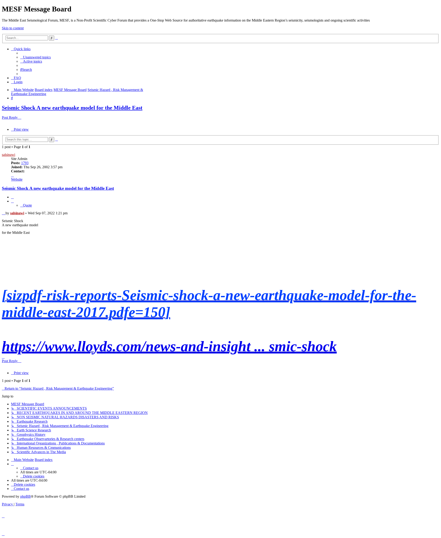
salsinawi (8, 155)
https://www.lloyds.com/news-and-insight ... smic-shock (169, 346)
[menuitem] (35, 57)
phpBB (25, 496)
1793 (24, 163)
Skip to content (13, 28)
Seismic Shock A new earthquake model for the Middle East (72, 108)
